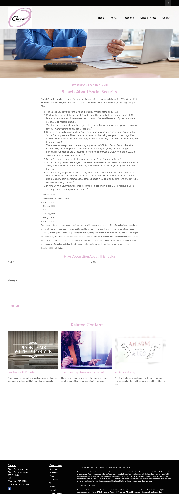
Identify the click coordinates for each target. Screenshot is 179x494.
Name (11, 261)
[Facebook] (168, 3)
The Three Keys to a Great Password (82, 372)
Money (52, 486)
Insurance (53, 479)
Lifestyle (53, 490)
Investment (54, 472)
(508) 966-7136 (21, 469)
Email (94, 261)
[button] (101, 17)
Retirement (54, 469)
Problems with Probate (21, 372)
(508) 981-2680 (21, 472)
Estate (52, 476)
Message (12, 280)
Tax (51, 483)
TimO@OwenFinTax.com (19, 483)
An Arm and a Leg (125, 372)
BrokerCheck (125, 467)
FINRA (128, 492)
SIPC (132, 492)
